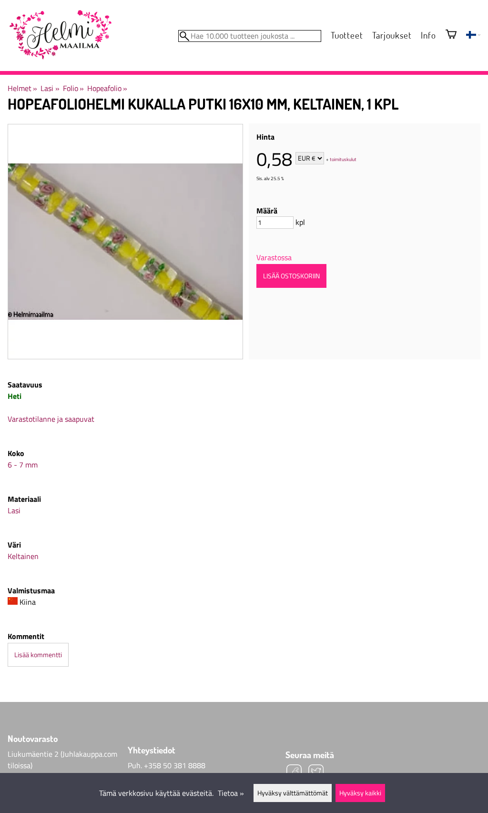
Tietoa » (231, 793)
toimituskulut (343, 159)
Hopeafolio (107, 88)
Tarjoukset (391, 35)
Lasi (50, 88)
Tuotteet (347, 35)
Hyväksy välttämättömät (292, 793)
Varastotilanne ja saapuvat (51, 419)
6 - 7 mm (23, 464)
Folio (73, 88)
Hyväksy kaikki (360, 793)
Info (428, 35)
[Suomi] (473, 35)
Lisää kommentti (38, 655)
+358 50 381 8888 (174, 765)
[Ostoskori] (451, 35)
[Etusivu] (60, 35)
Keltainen (23, 556)
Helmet (22, 88)
